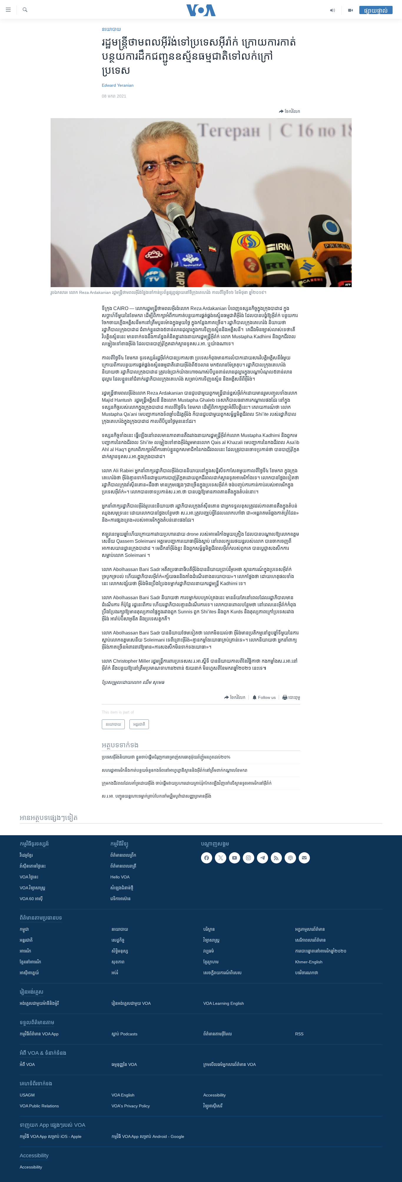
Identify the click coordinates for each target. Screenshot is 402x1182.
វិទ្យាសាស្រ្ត (211, 940)
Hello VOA (119, 877)
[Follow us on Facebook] (206, 857)
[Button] (289, 111)
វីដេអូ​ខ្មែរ (26, 855)
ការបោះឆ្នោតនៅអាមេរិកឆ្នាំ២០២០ (320, 951)
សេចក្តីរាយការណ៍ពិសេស (222, 972)
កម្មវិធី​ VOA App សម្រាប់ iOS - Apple (51, 1136)
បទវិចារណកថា (306, 972)
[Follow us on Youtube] (234, 857)
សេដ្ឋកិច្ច (118, 940)
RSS (299, 1034)
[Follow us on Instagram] (248, 857)
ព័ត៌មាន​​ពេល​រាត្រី (123, 866)
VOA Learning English (223, 1003)
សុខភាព (118, 962)
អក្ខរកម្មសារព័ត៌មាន (310, 929)
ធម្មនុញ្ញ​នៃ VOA (124, 1064)
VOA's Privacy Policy (131, 1106)
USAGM (27, 1095)
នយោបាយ (111, 29)
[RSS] (276, 857)
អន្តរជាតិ (26, 940)
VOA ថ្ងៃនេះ (29, 877)
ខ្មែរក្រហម (211, 962)
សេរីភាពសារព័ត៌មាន (310, 940)
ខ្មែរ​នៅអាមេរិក (30, 962)
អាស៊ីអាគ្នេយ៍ (29, 972)
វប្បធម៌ (208, 951)
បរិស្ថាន (209, 929)
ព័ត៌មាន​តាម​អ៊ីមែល (217, 1034)
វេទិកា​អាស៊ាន (120, 898)
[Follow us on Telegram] (262, 857)
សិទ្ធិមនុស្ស (120, 951)
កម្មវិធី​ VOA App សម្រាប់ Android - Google (148, 1136)
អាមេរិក (25, 951)
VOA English (123, 1095)
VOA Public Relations (39, 1106)
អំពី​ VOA (27, 1064)
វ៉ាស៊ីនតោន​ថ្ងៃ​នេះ (33, 866)
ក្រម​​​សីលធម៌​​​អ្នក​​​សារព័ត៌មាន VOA (229, 1064)
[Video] (350, 10)
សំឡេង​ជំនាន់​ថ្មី (121, 887)
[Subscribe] (304, 857)
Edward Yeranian (118, 85)
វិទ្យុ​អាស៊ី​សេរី (212, 1106)
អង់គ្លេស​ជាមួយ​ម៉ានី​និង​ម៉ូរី (39, 1003)
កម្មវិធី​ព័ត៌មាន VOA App (39, 1034)
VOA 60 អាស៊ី (31, 898)
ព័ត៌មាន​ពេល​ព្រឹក (123, 855)
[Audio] (333, 10)
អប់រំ (115, 972)
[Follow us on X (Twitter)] (220, 857)
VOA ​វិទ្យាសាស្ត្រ (32, 887)
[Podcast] (290, 857)
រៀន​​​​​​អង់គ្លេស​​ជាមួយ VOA (131, 1003)
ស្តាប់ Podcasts (124, 1034)
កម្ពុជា (24, 929)
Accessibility (214, 1095)
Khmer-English (309, 962)
